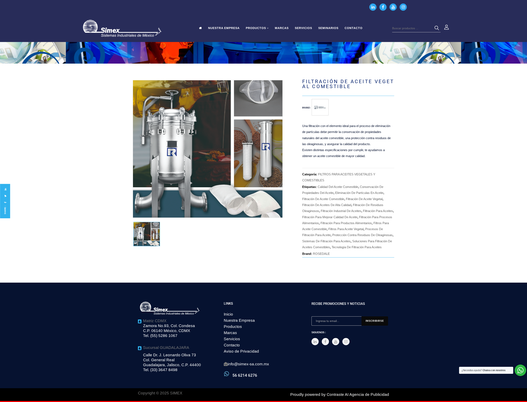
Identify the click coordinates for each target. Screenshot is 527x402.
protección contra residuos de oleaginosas (362, 235)
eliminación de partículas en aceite (359, 193)
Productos (233, 326)
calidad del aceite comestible (338, 187)
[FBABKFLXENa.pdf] (146, 234)
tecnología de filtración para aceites (357, 247)
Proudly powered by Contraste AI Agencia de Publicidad (339, 394)
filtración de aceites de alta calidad (326, 205)
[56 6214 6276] (226, 373)
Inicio (228, 314)
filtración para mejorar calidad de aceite (329, 217)
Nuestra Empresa (239, 320)
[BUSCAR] (437, 28)
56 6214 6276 (244, 375)
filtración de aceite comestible (323, 199)
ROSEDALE (321, 253)
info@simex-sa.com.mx (248, 364)
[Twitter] (5, 195)
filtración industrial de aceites (341, 211)
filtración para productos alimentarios (346, 223)
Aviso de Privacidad (241, 351)
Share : (5, 210)
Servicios (232, 339)
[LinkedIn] (5, 189)
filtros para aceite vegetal (346, 229)
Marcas (230, 333)
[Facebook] (5, 202)
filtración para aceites (378, 211)
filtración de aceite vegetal (364, 199)
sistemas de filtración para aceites (326, 241)
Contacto (232, 345)
